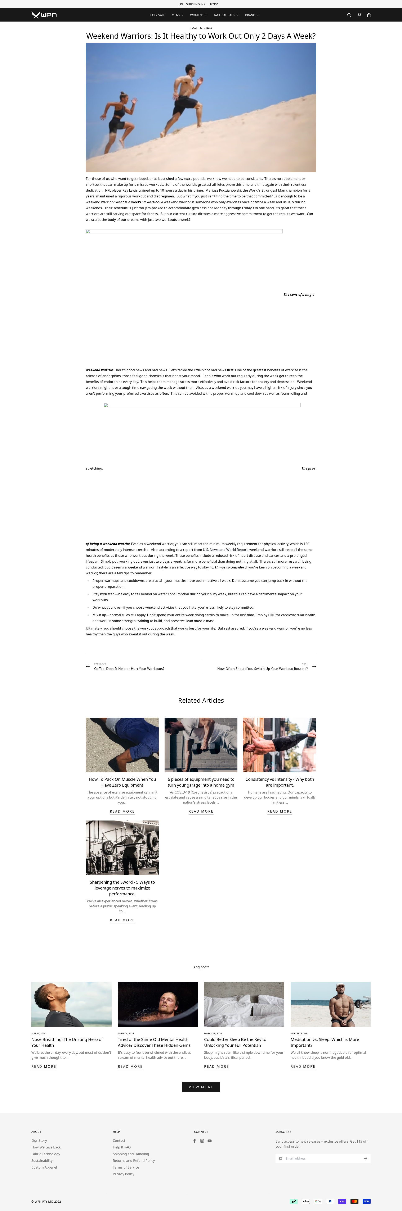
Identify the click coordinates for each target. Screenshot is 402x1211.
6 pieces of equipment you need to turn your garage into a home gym (201, 782)
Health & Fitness (201, 27)
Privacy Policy (123, 1174)
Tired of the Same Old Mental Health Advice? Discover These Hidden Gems (154, 1042)
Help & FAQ (122, 1147)
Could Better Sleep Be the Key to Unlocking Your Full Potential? (235, 1042)
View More (201, 1087)
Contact (119, 1140)
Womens (197, 15)
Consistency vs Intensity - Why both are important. (279, 782)
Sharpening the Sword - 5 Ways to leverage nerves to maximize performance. (122, 888)
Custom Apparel (44, 1167)
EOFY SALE (157, 15)
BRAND (250, 15)
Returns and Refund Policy (134, 1160)
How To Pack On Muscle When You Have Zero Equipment (122, 782)
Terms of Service (126, 1167)
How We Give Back (46, 1147)
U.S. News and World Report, (226, 549)
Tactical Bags (224, 15)
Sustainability (42, 1160)
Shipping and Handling (131, 1154)
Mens (176, 15)
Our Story (39, 1140)
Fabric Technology (45, 1154)
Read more (122, 811)
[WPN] (44, 15)
